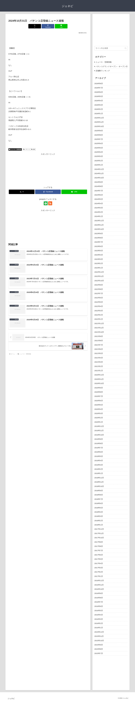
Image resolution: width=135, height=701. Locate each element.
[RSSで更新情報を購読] (50, 203)
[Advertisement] (47, 39)
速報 (34, 149)
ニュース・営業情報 (16, 149)
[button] (125, 48)
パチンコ (27, 149)
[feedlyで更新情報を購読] (46, 203)
